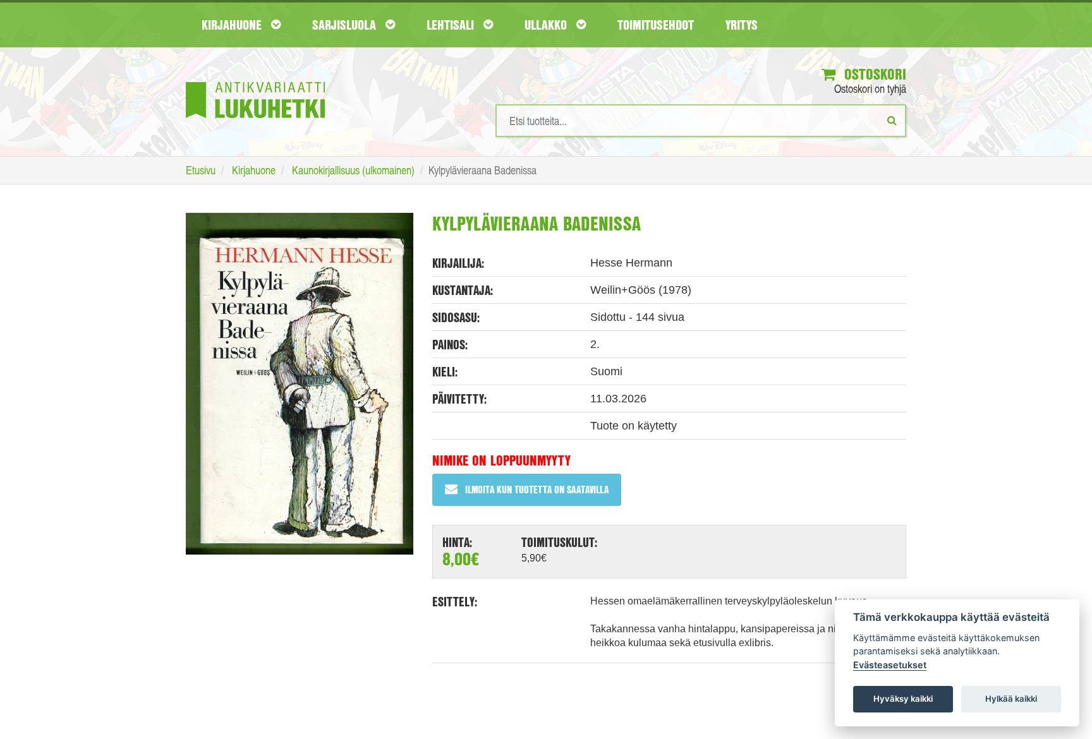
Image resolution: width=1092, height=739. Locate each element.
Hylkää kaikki (1011, 699)
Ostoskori (873, 73)
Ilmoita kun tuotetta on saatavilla (537, 489)
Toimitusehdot (655, 24)
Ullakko (547, 24)
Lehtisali (452, 24)
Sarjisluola (345, 24)
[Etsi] (892, 120)
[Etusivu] (255, 81)
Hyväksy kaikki (903, 699)
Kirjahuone (233, 24)
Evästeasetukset (889, 664)
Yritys (741, 24)
